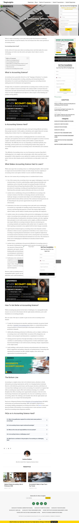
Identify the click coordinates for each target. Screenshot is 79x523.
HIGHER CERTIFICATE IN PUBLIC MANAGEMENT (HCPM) (28, 512)
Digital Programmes (58, 2)
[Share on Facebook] (4, 448)
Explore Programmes (45, 2)
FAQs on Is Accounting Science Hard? (15, 68)
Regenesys (31, 2)
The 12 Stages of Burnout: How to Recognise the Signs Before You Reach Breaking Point (64, 115)
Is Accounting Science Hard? (13, 62)
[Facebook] (33, 503)
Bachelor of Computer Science (61, 124)
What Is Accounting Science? (13, 60)
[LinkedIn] (8, 448)
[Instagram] (41, 503)
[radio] (37, 25)
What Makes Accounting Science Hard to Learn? (17, 63)
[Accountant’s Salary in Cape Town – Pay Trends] (39, 477)
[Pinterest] (11, 448)
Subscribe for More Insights (38, 495)
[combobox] (61, 17)
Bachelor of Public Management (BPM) (63, 132)
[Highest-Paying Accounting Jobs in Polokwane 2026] (14, 477)
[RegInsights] (8, 2)
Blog (36, 2)
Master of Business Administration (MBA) (63, 144)
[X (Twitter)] (37, 503)
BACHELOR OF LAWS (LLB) (59, 129)
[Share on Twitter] (6, 448)
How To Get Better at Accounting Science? (16, 65)
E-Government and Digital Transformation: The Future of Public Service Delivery (64, 110)
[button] (27, 420)
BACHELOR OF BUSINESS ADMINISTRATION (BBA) (63, 121)
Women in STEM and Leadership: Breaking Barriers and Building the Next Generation (64, 104)
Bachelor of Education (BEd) (58, 507)
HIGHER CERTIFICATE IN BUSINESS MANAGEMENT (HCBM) (55, 510)
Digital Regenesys (70, 2)
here (40, 405)
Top (40, 519)
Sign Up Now (54, 521)
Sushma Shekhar (32, 22)
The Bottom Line (10, 66)
